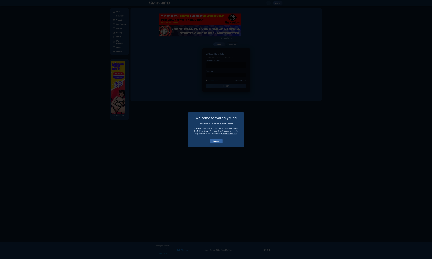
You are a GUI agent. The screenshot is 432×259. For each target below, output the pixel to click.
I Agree (216, 141)
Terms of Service (229, 133)
